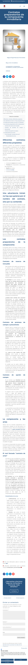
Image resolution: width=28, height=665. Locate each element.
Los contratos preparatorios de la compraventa (14, 124)
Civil (10, 62)
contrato (15, 67)
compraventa (9, 66)
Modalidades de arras (11, 136)
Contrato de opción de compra (11, 130)
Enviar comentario (21, 637)
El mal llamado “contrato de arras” (12, 134)
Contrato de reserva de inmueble (12, 125)
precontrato (20, 67)
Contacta (14, 591)
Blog (7, 62)
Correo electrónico (7, 627)
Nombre (5, 621)
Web (4, 632)
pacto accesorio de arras (19, 429)
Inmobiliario (15, 62)
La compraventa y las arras (9, 132)
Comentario (6, 610)
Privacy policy (24, 648)
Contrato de (10, 169)
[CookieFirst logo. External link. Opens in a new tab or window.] (1, 649)
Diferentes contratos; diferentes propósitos (13, 119)
